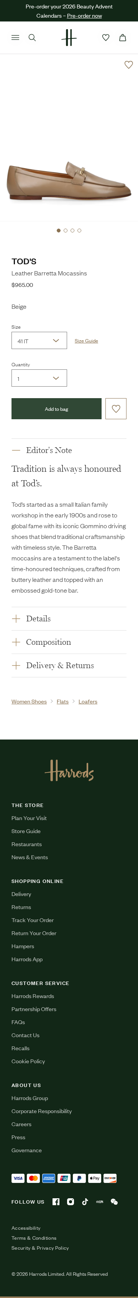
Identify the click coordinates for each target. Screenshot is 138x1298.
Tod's (24, 260)
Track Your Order (33, 920)
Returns (21, 907)
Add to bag (56, 408)
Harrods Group (30, 1098)
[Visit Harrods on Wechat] (114, 1201)
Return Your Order (34, 933)
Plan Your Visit (29, 818)
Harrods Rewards (33, 996)
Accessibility (26, 1227)
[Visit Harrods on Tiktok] (85, 1201)
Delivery (21, 893)
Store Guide (26, 831)
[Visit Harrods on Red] (99, 1201)
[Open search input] (32, 37)
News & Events (30, 857)
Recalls (21, 1048)
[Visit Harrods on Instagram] (70, 1201)
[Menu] (15, 37)
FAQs (18, 1022)
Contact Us (25, 1035)
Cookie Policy (28, 1061)
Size (16, 326)
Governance (27, 1150)
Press (18, 1137)
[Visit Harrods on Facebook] (56, 1201)
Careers (21, 1124)
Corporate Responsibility (42, 1111)
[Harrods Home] (69, 37)
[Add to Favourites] (128, 64)
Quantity (21, 364)
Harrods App (27, 959)
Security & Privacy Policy (40, 1247)
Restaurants (27, 844)
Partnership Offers (34, 1009)
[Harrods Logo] (69, 770)
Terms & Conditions (34, 1237)
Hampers (23, 946)
